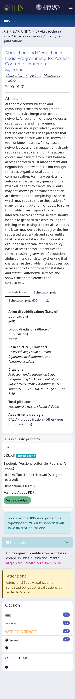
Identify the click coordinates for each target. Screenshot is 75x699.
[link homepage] (14, 7)
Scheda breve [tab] (17, 292)
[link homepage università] (48, 7)
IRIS (5, 31)
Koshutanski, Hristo (23, 75)
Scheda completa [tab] (45, 292)
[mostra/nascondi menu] (71, 7)
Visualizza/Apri (17, 500)
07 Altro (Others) (48, 31)
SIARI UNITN (22, 31)
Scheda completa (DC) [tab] (24, 300)
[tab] (47, 300)
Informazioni (18, 542)
